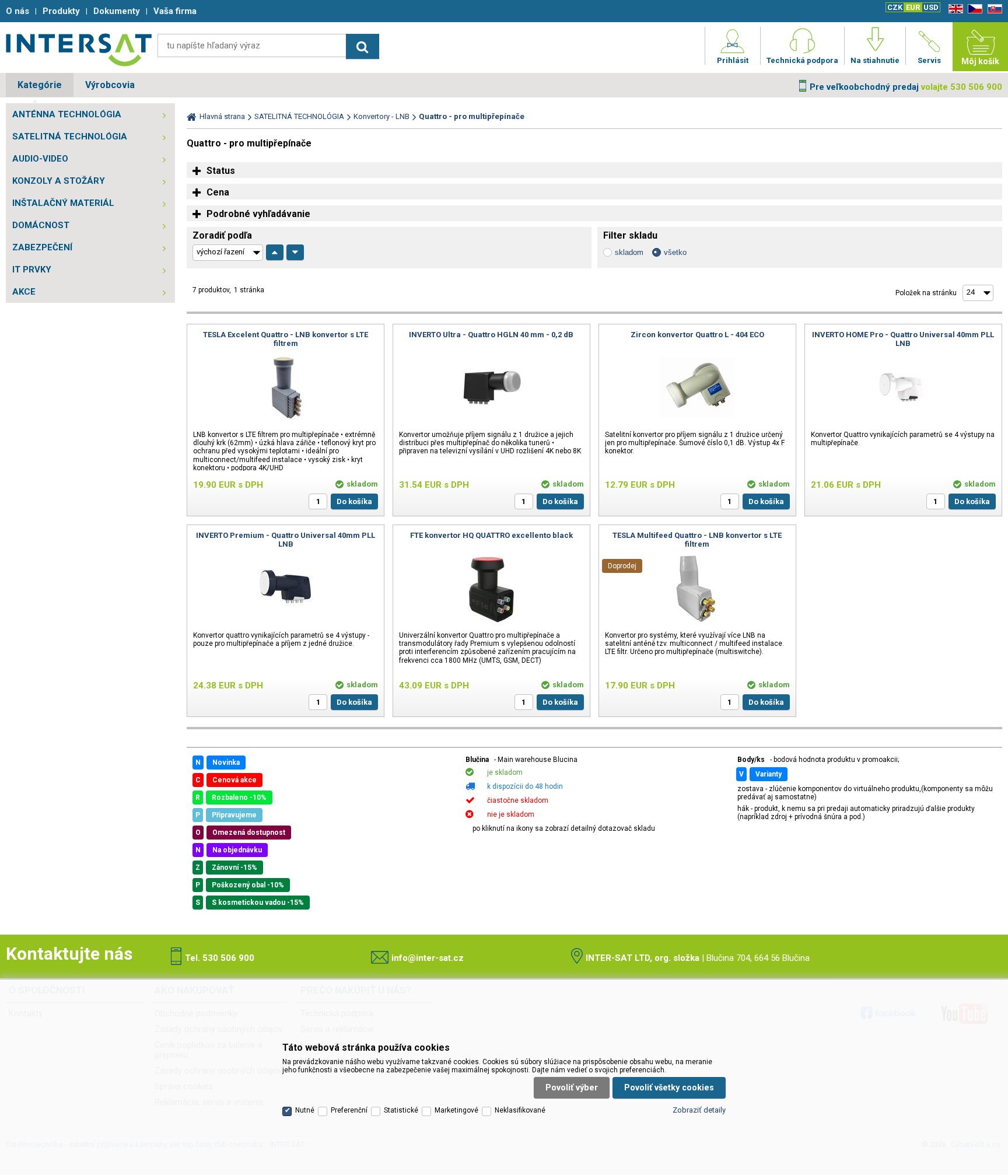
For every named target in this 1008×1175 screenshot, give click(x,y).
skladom (629, 252)
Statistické (401, 1110)
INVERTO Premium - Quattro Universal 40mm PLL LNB (285, 539)
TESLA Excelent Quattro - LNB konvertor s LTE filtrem (285, 339)
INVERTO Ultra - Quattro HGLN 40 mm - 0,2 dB (491, 334)
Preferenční (349, 1110)
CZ (973, 9)
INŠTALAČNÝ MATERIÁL (63, 203)
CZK (894, 7)
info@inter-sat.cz (427, 958)
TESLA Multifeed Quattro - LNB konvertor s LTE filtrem (697, 539)
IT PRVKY (31, 269)
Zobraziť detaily (699, 1110)
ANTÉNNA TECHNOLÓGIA (66, 114)
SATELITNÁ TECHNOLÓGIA (69, 136)
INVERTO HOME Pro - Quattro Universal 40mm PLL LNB (903, 339)
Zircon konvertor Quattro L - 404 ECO (697, 334)
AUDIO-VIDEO (40, 158)
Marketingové (456, 1110)
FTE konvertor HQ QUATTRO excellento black (491, 535)
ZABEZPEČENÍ (42, 247)
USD (931, 7)
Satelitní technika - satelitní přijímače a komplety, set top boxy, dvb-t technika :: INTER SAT (79, 49)
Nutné (304, 1110)
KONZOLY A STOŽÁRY (58, 181)
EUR (913, 7)
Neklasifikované (520, 1110)
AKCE (24, 291)
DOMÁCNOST (40, 225)
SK (993, 9)
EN (953, 9)
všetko (675, 252)
